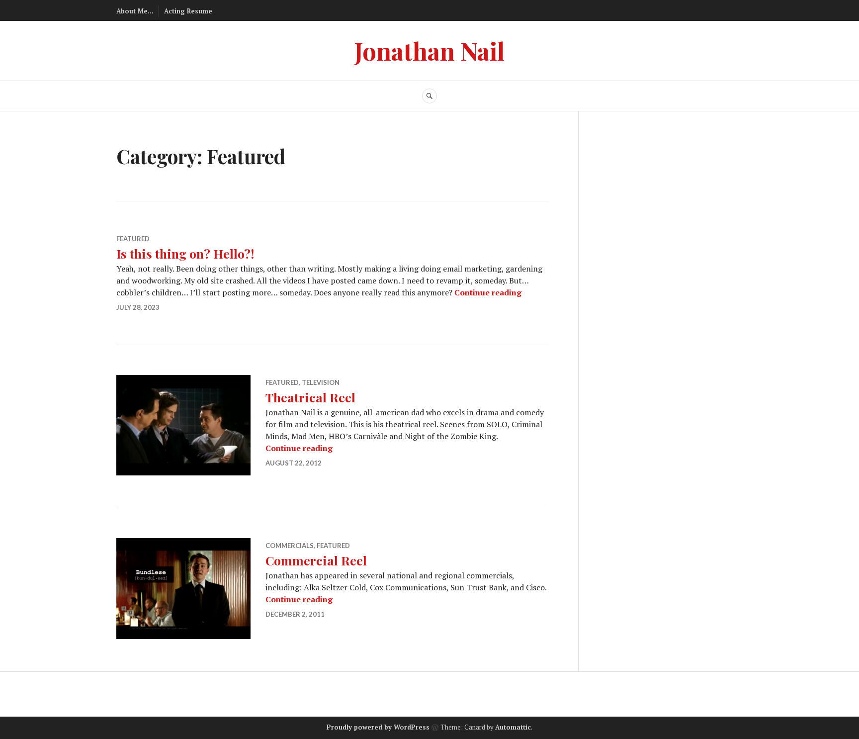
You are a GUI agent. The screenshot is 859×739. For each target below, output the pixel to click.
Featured (133, 239)
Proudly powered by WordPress (378, 727)
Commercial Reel (316, 560)
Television (321, 382)
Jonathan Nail (429, 50)
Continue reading (487, 292)
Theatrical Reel (310, 397)
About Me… (135, 10)
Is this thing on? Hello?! (185, 253)
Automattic (513, 727)
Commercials (289, 546)
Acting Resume (188, 10)
